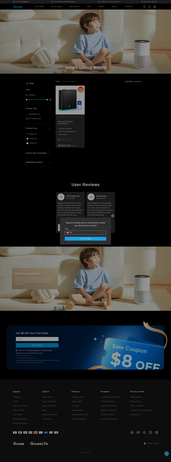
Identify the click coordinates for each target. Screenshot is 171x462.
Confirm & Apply (85, 238)
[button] (85, 232)
